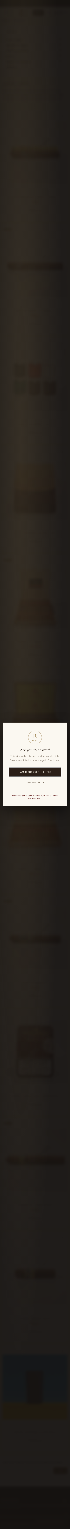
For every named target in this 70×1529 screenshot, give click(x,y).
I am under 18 (35, 782)
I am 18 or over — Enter (35, 772)
